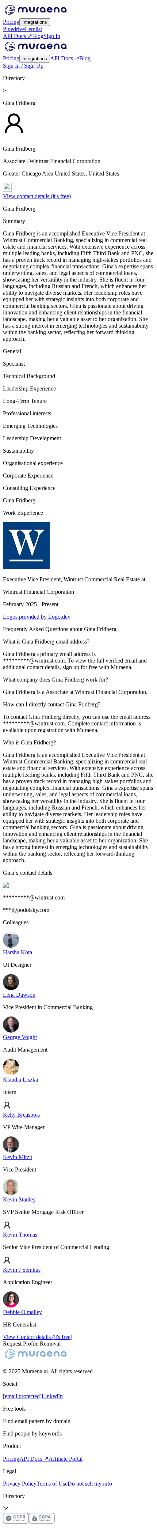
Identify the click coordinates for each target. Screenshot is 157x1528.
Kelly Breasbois (21, 1115)
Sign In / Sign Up (23, 66)
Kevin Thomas (20, 1234)
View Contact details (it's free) (37, 1337)
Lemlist (33, 29)
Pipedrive (14, 29)
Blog (37, 36)
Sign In (51, 36)
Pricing (11, 22)
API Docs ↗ (17, 36)
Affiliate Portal (66, 1459)
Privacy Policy (20, 1483)
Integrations (34, 22)
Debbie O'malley (22, 1312)
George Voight (20, 1037)
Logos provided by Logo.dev (36, 617)
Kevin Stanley (19, 1199)
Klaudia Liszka (20, 1079)
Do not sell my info (90, 1483)
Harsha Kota (17, 952)
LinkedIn (52, 1396)
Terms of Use (52, 1483)
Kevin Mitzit (17, 1157)
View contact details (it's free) (37, 196)
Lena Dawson (19, 995)
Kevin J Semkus (22, 1270)
